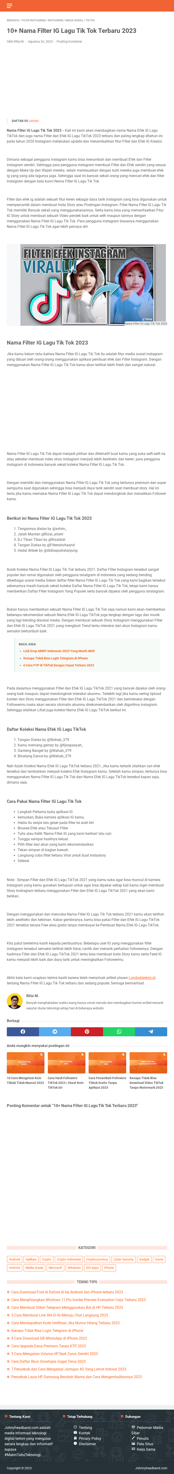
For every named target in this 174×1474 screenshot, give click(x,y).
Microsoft (55, 1268)
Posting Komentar (69, 41)
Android (14, 1259)
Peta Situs (145, 1444)
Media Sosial (34, 1268)
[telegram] (151, 1031)
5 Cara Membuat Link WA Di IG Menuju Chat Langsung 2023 (59, 1315)
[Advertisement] (87, 81)
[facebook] (23, 1031)
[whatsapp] (119, 1031)
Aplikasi (31, 1259)
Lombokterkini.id (142, 978)
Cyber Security (124, 1259)
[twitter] (55, 1031)
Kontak (84, 1433)
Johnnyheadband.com (151, 1468)
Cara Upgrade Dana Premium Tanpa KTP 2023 (48, 1346)
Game (159, 1259)
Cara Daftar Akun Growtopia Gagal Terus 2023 (48, 1361)
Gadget (144, 1259)
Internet (14, 1268)
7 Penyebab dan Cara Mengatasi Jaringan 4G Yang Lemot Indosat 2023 (68, 1369)
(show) (34, 121)
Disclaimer (87, 1444)
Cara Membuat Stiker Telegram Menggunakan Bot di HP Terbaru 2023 (67, 1307)
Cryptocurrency (97, 1259)
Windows (74, 1268)
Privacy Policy (90, 1438)
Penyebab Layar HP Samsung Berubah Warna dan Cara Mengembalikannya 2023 (76, 1377)
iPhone (109, 1268)
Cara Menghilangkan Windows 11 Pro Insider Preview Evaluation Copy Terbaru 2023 (78, 1300)
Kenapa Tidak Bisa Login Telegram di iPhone (55, 658)
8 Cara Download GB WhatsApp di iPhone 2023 (49, 1338)
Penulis (143, 1438)
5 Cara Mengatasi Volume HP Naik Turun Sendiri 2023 (54, 1354)
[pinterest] (87, 1031)
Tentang (85, 1427)
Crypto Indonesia (69, 1259)
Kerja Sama (146, 1449)
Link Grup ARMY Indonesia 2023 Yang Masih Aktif (59, 651)
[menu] (12, 5)
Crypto (46, 1259)
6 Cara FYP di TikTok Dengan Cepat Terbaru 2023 (58, 665)
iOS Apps (92, 1268)
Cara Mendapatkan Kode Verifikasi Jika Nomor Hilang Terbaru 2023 (65, 1323)
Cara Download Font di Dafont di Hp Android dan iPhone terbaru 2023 (67, 1292)
